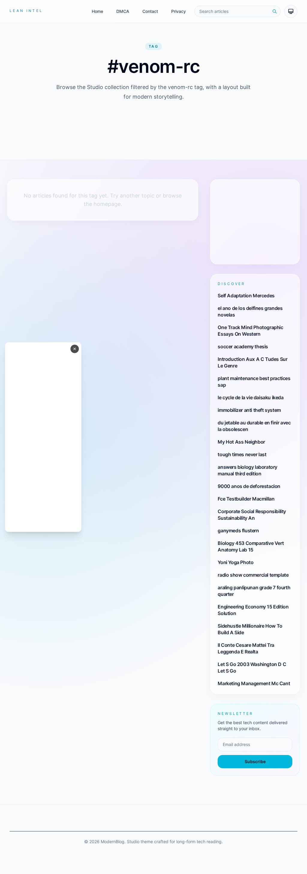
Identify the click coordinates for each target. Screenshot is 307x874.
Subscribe (255, 761)
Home (97, 11)
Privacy (178, 11)
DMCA (122, 11)
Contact (150, 11)
